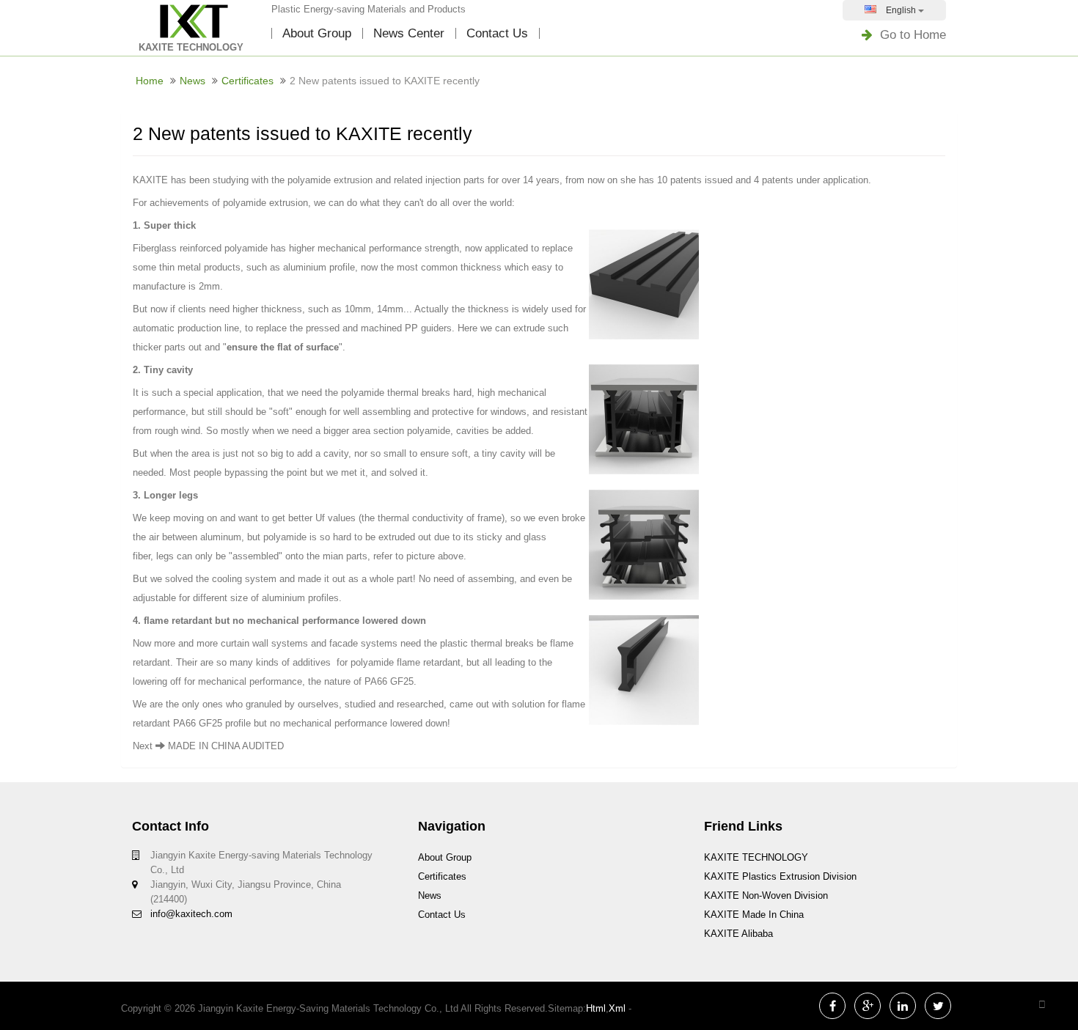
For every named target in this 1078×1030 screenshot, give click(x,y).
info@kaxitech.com (191, 913)
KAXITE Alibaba (738, 933)
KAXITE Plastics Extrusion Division (780, 876)
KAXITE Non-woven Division (766, 895)
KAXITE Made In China (754, 914)
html (596, 1008)
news (192, 81)
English (901, 10)
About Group (316, 33)
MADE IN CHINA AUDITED (226, 745)
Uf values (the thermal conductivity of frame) (410, 517)
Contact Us (497, 33)
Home (150, 81)
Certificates (247, 81)
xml (617, 1008)
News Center (408, 33)
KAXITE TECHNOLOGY (756, 857)
